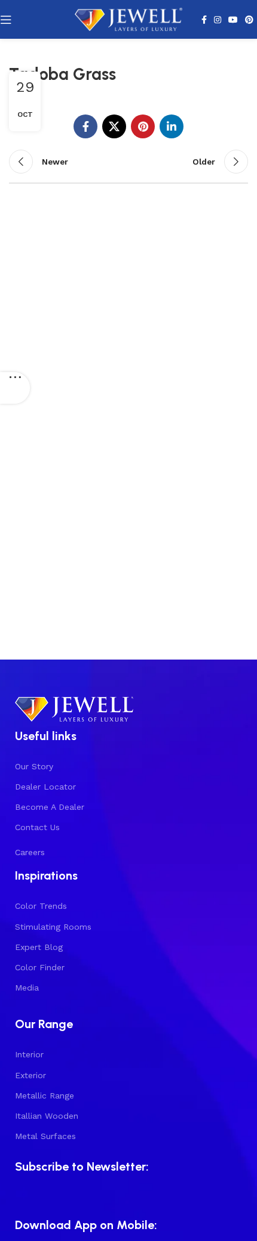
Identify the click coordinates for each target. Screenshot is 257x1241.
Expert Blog (39, 947)
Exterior (30, 1075)
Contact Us (37, 827)
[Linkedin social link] (171, 126)
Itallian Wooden (46, 1116)
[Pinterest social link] (249, 19)
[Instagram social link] (217, 19)
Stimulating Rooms (53, 926)
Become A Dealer (49, 807)
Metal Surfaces (45, 1136)
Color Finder (40, 967)
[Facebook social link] (204, 19)
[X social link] (114, 126)
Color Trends (41, 906)
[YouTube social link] (233, 19)
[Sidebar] (15, 389)
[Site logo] (128, 18)
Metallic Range (44, 1095)
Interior (29, 1054)
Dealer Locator (45, 786)
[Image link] (74, 707)
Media (27, 987)
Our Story (34, 766)
